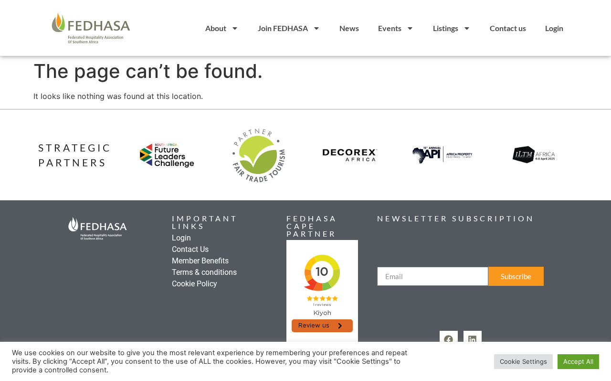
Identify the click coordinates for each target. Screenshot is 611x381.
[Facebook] (449, 340)
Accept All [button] (578, 361)
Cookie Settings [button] (523, 361)
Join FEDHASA (283, 28)
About (215, 28)
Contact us (508, 28)
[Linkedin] (473, 340)
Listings (445, 28)
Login (554, 28)
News (349, 28)
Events (389, 28)
